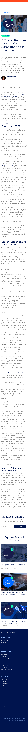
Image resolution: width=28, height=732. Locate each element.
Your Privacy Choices (12, 720)
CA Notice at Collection (21, 720)
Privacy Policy (4, 720)
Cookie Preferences (14, 730)
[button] (25, 5)
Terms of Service (22, 718)
